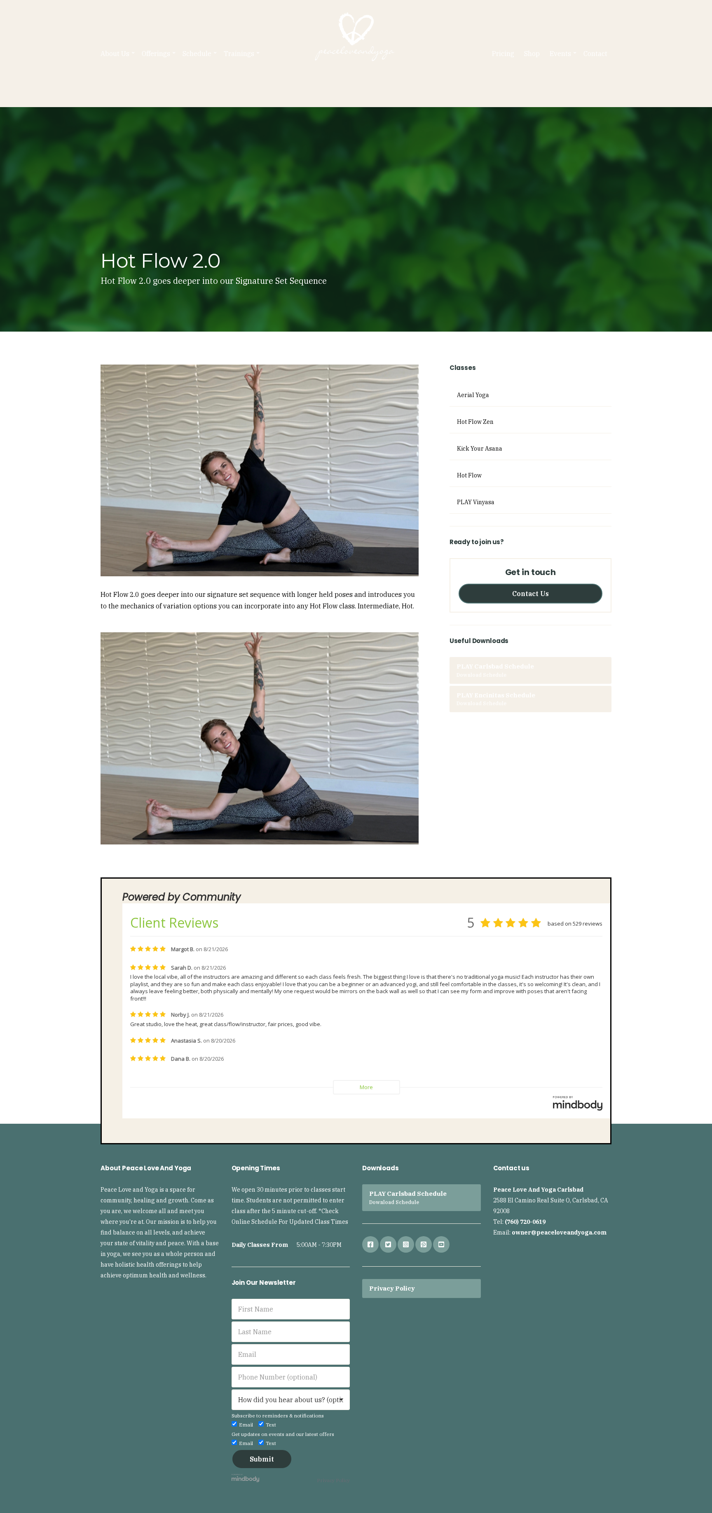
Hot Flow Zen (475, 422)
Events (560, 53)
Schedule (197, 53)
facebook (370, 1244)
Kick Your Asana (479, 448)
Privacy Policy (333, 1480)
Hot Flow (469, 475)
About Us (115, 53)
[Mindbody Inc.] (246, 1477)
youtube (441, 1244)
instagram (406, 1244)
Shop (532, 53)
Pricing (503, 53)
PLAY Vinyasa (475, 502)
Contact (595, 53)
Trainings (239, 53)
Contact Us (530, 593)
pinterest (423, 1244)
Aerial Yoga (473, 395)
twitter (388, 1244)
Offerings (156, 53)
